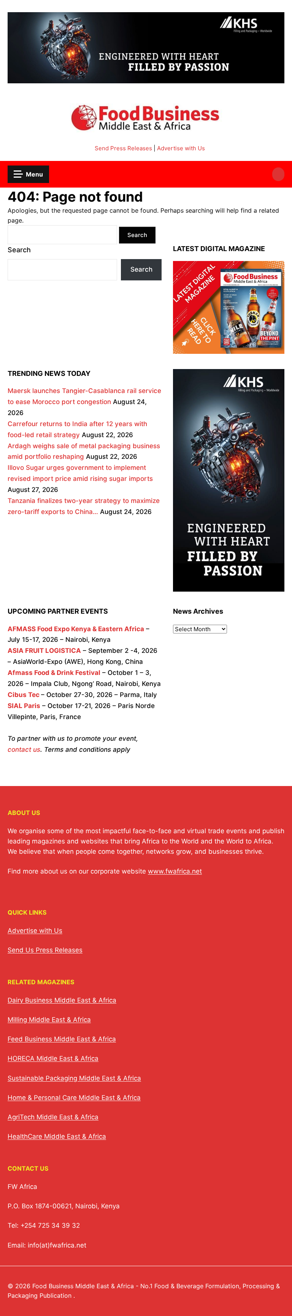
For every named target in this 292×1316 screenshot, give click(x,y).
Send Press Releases (123, 148)
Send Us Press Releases (45, 950)
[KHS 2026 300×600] (228, 586)
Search (19, 250)
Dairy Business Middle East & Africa (62, 1000)
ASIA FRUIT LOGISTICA (44, 650)
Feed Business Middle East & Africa (62, 1039)
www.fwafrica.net (175, 871)
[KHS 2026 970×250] (146, 78)
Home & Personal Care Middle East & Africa (74, 1097)
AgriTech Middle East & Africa (53, 1117)
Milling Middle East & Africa (49, 1019)
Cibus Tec (24, 695)
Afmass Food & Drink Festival (54, 672)
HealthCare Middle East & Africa (57, 1136)
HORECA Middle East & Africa (53, 1058)
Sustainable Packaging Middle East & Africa (74, 1078)
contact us (24, 749)
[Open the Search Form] (278, 174)
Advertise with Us (181, 148)
